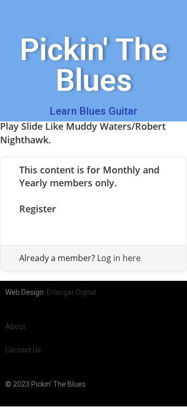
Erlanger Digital (71, 292)
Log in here (119, 258)
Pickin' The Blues (94, 65)
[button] (13, 14)
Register (37, 208)
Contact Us (23, 350)
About (15, 326)
